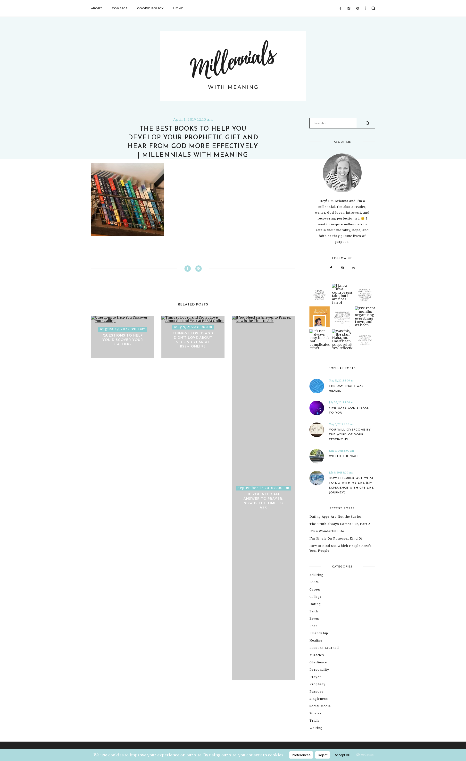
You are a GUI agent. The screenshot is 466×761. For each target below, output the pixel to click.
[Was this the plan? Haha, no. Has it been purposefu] (342, 339)
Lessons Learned (324, 648)
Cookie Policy (150, 8)
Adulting (316, 575)
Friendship (318, 633)
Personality (319, 669)
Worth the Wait (343, 456)
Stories (315, 713)
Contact (120, 8)
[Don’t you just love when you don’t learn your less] (319, 316)
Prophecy (317, 684)
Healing (316, 640)
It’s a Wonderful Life (326, 531)
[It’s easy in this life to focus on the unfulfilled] (342, 316)
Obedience (318, 662)
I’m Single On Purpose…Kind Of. (336, 538)
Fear (313, 626)
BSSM (314, 582)
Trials (314, 720)
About (96, 8)
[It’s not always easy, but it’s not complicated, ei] (319, 339)
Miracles (316, 655)
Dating (315, 604)
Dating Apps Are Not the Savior (335, 516)
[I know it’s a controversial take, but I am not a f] (342, 294)
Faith (313, 611)
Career (315, 589)
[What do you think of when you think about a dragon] (319, 294)
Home (178, 8)
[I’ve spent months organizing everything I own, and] (365, 316)
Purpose (316, 691)
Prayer (315, 677)
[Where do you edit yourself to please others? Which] (365, 339)
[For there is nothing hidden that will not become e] (365, 294)
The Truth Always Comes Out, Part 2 (339, 524)
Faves (314, 618)
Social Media (320, 706)
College (315, 597)
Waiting (316, 728)
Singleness (318, 699)
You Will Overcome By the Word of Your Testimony (350, 434)
